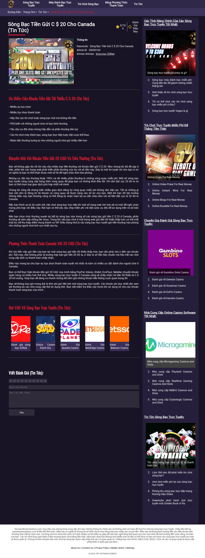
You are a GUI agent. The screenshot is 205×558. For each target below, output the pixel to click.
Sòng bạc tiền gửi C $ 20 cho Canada (72, 12)
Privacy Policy (102, 548)
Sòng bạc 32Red (105, 53)
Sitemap (130, 548)
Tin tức (138, 4)
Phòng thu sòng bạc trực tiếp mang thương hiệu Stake (172, 493)
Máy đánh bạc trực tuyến (60, 4)
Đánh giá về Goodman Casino (169, 285)
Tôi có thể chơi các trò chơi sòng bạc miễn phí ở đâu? (172, 103)
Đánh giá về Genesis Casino (168, 279)
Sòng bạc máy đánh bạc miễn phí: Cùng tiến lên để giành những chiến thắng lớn (172, 83)
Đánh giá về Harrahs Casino (168, 298)
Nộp (22, 412)
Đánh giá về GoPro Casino (167, 292)
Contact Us (87, 548)
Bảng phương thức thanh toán (116, 4)
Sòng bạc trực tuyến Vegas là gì (170, 110)
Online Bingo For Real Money (168, 199)
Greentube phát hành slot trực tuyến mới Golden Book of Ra (172, 502)
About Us (75, 548)
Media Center (117, 548)
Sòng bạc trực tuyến (31, 4)
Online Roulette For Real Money (170, 206)
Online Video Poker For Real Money (172, 184)
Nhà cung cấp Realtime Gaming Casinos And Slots (172, 382)
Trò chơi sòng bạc (88, 4)
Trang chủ (29, 12)
